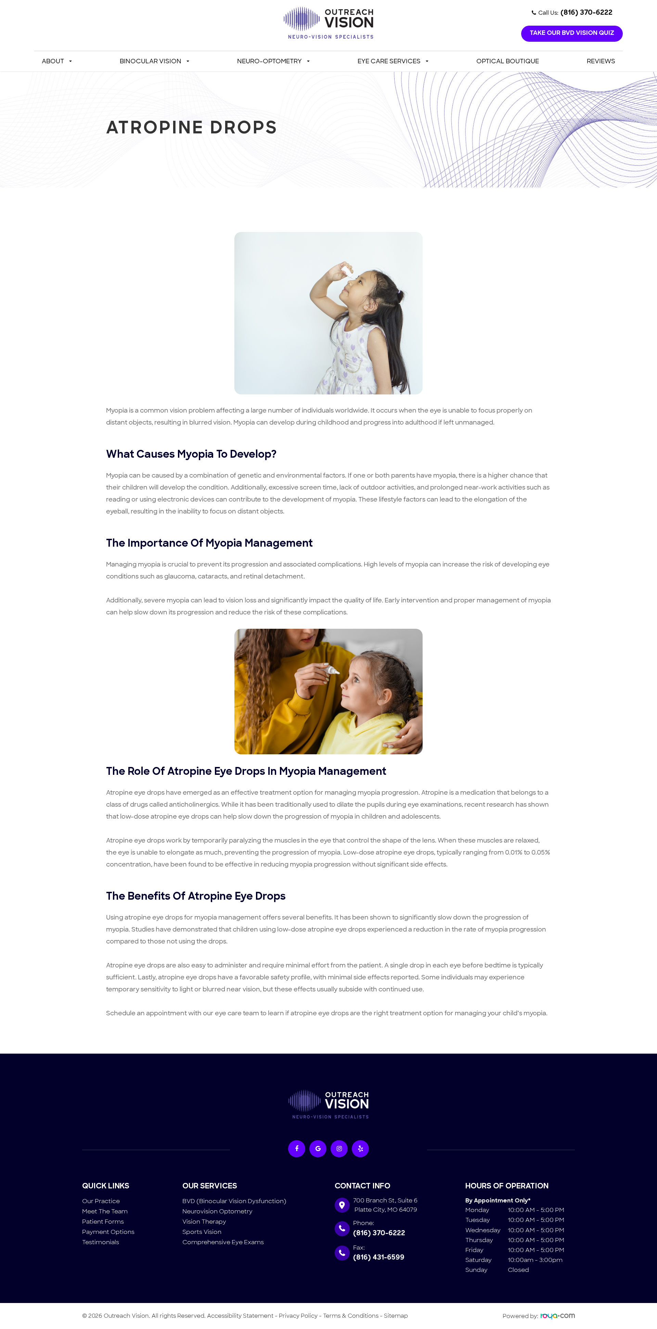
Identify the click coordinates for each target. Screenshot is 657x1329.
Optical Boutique (507, 61)
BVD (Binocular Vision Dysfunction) (234, 1201)
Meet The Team (105, 1211)
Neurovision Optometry (217, 1211)
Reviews (601, 61)
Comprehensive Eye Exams (223, 1242)
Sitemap (396, 1315)
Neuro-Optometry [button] (269, 61)
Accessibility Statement (240, 1315)
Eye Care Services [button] (389, 61)
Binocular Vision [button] (150, 61)
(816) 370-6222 (379, 1233)
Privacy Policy (298, 1315)
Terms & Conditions (350, 1315)
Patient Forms (103, 1221)
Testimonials (100, 1242)
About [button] (53, 61)
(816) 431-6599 (378, 1257)
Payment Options (108, 1232)
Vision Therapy (204, 1221)
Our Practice (101, 1201)
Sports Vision (201, 1232)
